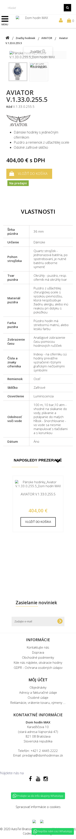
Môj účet (38, 679)
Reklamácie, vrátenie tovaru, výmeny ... (38, 702)
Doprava (38, 652)
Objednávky (38, 687)
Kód (9, 107)
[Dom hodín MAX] (35, 19)
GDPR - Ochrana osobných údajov (38, 667)
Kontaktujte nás (38, 647)
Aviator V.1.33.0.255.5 (38, 494)
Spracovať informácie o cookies (38, 807)
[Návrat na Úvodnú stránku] (7, 38)
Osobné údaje (38, 697)
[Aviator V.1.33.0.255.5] (38, 484)
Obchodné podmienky (38, 657)
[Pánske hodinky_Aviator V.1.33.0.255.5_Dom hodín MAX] (18, 71)
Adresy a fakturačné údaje (38, 692)
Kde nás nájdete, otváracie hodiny (38, 662)
